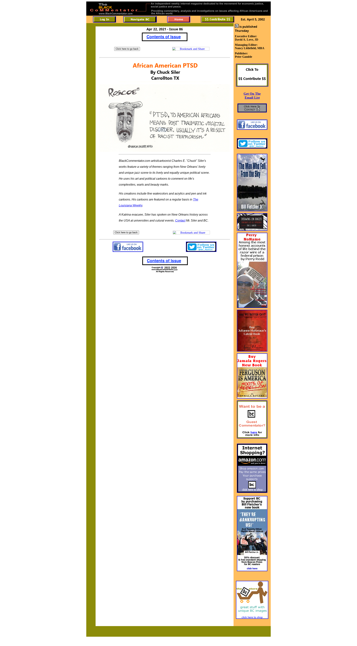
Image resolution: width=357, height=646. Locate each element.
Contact (180, 220)
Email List (252, 97)
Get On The (252, 94)
